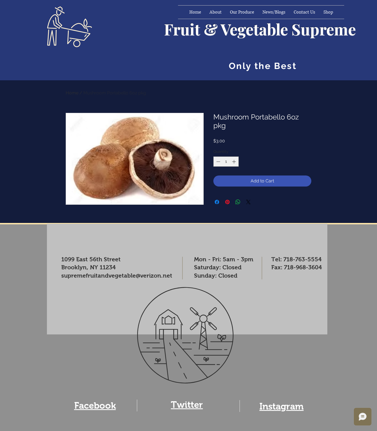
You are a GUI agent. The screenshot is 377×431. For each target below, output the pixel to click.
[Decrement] (217, 161)
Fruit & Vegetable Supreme (260, 28)
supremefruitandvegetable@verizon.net (116, 275)
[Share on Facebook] (217, 202)
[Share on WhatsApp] (238, 202)
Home (72, 92)
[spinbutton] (226, 161)
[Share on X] (248, 202)
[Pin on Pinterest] (227, 202)
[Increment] (234, 161)
